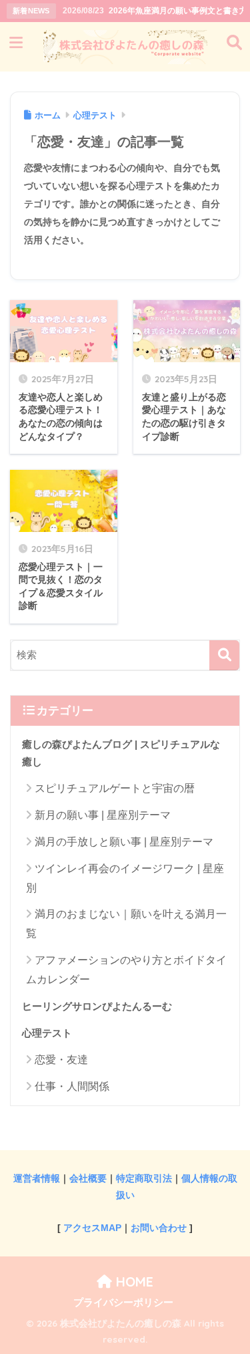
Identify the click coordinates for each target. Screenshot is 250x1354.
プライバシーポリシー (123, 1302)
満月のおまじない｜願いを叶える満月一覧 (126, 923)
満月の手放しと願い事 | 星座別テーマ (124, 841)
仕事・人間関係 (72, 1086)
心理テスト (47, 1033)
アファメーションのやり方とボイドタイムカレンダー (126, 969)
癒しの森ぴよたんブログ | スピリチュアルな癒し (121, 753)
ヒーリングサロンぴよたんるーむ (97, 1006)
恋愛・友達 (61, 1059)
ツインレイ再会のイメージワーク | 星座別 (125, 878)
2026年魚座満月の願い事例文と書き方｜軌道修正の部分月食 (153, 10)
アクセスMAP (92, 1227)
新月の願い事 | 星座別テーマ (103, 815)
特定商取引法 (144, 1178)
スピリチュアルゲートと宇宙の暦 (115, 788)
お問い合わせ (159, 1227)
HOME (132, 1281)
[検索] (224, 655)
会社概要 (88, 1178)
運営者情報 (36, 1178)
